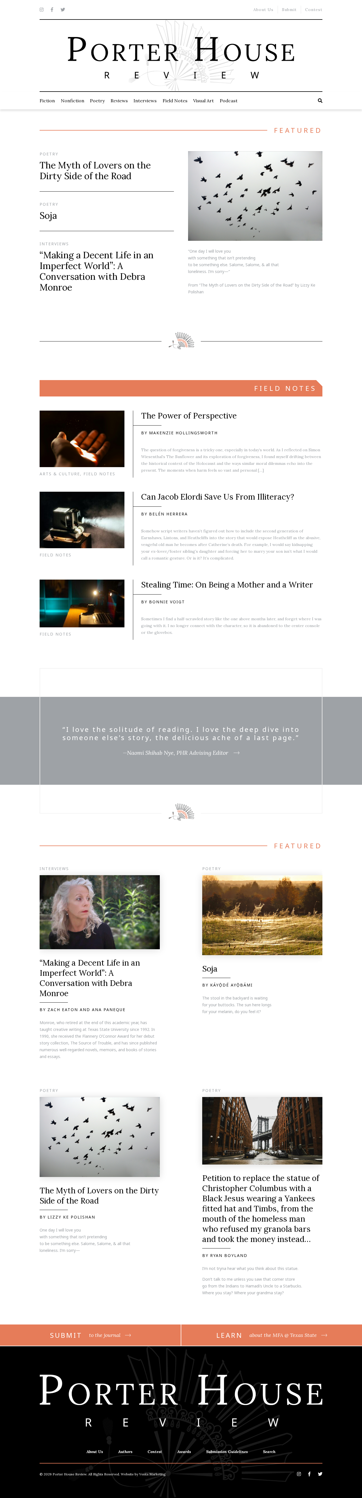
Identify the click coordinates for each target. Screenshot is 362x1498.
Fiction (47, 100)
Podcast (229, 100)
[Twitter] (63, 9)
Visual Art (203, 100)
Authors (125, 1451)
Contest (313, 9)
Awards (184, 1451)
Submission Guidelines (227, 1451)
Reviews (119, 100)
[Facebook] (52, 9)
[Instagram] (42, 9)
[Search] (320, 100)
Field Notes (175, 100)
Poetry (97, 100)
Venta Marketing (152, 1474)
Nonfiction (72, 100)
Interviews (145, 100)
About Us (263, 9)
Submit (289, 9)
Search (269, 1451)
